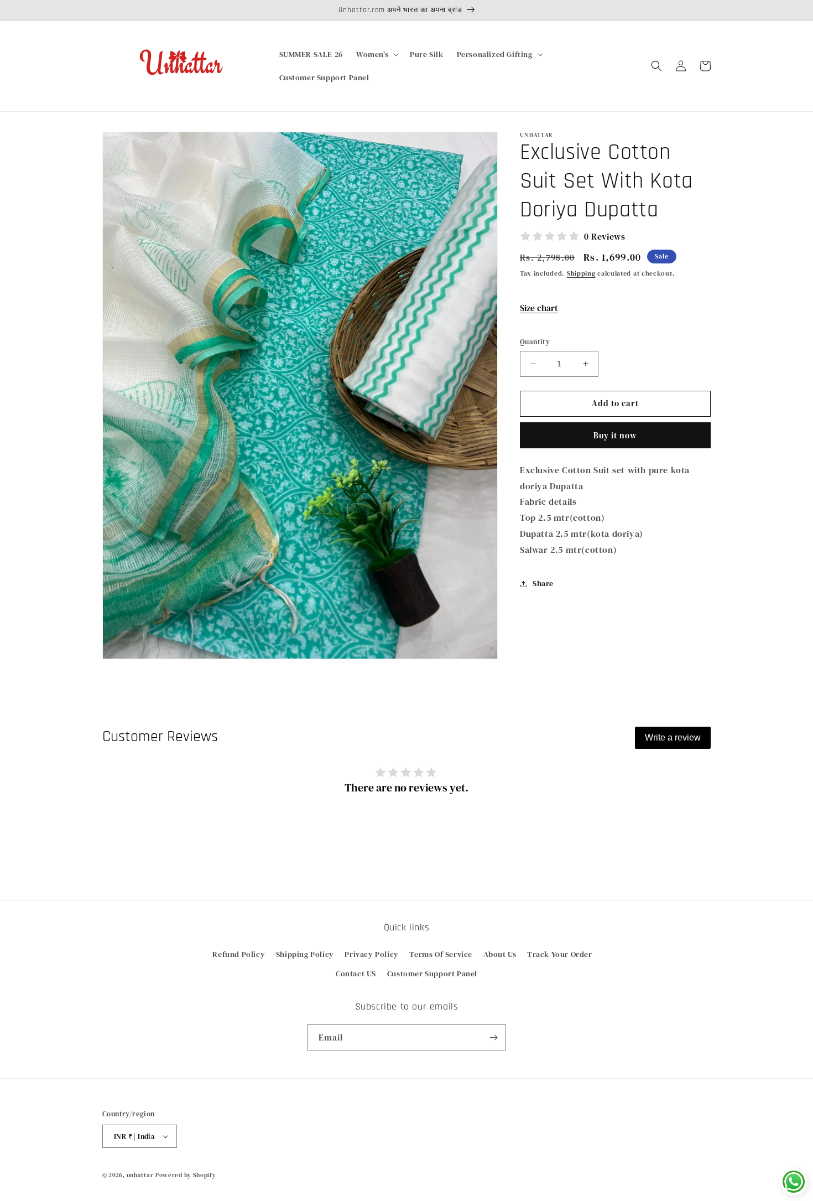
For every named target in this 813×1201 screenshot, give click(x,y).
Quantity (535, 341)
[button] (376, 54)
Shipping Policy (305, 954)
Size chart (539, 308)
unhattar (140, 1175)
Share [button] (543, 583)
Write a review (673, 737)
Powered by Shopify (185, 1175)
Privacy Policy (371, 954)
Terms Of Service (440, 954)
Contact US (356, 973)
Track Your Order (559, 954)
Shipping (581, 273)
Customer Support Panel (432, 973)
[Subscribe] (493, 1037)
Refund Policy (238, 954)
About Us (500, 954)
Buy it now (615, 435)
